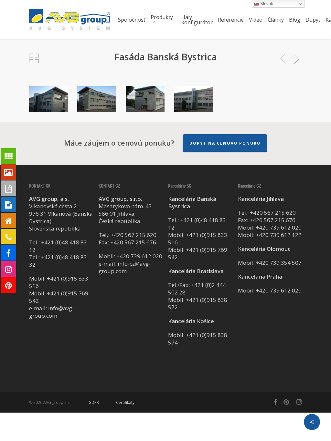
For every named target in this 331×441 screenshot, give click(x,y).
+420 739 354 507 (279, 262)
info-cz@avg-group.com (125, 267)
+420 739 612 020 (139, 256)
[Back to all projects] (34, 58)
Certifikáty (125, 402)
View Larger (48, 92)
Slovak (266, 3)
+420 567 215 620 (133, 235)
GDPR (94, 402)
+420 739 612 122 (279, 235)
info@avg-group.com (51, 311)
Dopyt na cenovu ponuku (225, 143)
